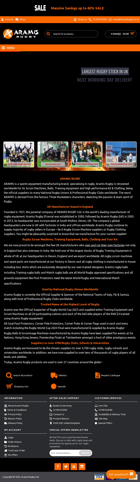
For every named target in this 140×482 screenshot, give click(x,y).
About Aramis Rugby (18, 405)
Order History (15, 442)
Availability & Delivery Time (112, 414)
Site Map (103, 418)
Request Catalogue (110, 375)
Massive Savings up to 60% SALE (77, 8)
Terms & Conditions (17, 410)
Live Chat (103, 405)
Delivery (63, 375)
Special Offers (105, 423)
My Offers (13, 455)
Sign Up (85, 453)
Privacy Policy (15, 414)
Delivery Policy (15, 423)
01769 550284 (60, 410)
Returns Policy (15, 418)
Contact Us (58, 414)
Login (10, 437)
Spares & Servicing (62, 405)
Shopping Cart (21, 386)
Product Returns (61, 418)
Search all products (22, 375)
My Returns (13, 446)
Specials (62, 386)
